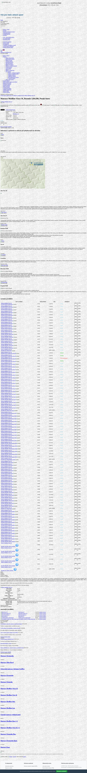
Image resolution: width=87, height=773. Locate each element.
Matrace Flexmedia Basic (9, 741)
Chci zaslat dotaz (4, 621)
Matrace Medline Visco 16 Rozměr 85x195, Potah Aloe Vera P (8, 377)
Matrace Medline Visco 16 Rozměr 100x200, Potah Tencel (7, 492)
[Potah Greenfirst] (3, 254)
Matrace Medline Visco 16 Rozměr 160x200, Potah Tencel (7, 500)
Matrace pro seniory (10, 64)
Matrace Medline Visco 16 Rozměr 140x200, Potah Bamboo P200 (9, 448)
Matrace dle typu (10, 95)
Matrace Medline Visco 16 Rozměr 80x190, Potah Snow (7, 323)
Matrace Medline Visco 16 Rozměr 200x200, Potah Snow (7, 347)
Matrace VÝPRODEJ (10, 70)
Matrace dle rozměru (10, 57)
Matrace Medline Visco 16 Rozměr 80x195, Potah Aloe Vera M (8, 355)
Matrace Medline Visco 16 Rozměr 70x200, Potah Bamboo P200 (8, 440)
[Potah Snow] (2, 134)
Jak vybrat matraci (6, 38)
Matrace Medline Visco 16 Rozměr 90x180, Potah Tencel (7, 473)
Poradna (4, 30)
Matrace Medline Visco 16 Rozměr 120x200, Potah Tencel (7, 494)
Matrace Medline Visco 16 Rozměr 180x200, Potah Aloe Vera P (8, 404)
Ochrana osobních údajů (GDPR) (30, 766)
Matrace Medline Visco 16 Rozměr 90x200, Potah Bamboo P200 (8, 413)
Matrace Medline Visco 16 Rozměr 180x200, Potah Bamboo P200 (9, 454)
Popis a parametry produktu (6, 126)
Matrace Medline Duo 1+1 (9, 721)
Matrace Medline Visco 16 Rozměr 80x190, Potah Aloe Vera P (8, 383)
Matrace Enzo (5, 747)
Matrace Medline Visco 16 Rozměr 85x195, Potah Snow (7, 317)
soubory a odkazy (4, 575)
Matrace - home (6, 29)
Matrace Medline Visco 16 (29, 95)
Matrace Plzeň (6, 91)
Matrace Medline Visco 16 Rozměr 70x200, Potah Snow (7, 331)
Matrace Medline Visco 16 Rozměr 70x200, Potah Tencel (7, 489)
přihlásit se (3, 52)
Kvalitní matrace (6, 80)
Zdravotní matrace (9, 63)
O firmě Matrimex (6, 34)
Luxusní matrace (9, 67)
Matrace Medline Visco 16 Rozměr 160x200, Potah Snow (7, 342)
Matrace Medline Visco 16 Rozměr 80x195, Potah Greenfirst (8, 527)
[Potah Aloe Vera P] (3, 212)
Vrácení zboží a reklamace (8, 46)
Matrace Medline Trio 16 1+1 (10, 728)
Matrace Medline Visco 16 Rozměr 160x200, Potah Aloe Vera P (8, 402)
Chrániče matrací (6, 87)
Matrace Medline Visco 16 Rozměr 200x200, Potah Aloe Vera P (8, 407)
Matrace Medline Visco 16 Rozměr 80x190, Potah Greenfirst (8, 530)
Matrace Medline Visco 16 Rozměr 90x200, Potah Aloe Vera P (8, 363)
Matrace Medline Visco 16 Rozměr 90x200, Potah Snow (7, 304)
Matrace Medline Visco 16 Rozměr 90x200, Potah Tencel (7, 462)
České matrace (3, 95)
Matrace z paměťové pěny (13, 73)
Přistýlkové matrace (7, 84)
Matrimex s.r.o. (16, 113)
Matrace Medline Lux (8, 708)
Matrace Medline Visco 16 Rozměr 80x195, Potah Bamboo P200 (8, 429)
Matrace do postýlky (7, 83)
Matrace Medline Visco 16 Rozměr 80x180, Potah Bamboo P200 (8, 434)
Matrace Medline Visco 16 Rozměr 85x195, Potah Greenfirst (8, 524)
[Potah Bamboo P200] (4, 224)
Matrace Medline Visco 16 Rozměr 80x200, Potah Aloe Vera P (8, 366)
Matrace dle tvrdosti (10, 79)
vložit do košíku (4, 123)
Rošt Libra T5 (21, 616)
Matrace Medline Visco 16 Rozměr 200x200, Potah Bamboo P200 (9, 456)
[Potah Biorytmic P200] (4, 265)
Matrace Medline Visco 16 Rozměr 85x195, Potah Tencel (7, 475)
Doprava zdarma (6, 92)
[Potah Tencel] (2, 240)
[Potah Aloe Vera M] (2, 158)
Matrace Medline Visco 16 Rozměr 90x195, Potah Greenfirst (8, 516)
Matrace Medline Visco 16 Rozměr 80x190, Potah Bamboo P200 (8, 432)
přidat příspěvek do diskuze (6, 606)
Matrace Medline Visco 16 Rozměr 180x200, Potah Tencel (7, 503)
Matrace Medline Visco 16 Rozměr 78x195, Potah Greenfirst (8, 535)
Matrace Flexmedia (7, 675)
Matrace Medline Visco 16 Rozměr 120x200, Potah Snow (7, 336)
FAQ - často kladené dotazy (8, 37)
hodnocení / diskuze (5, 576)
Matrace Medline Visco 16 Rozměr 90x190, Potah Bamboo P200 (8, 421)
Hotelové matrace (6, 85)
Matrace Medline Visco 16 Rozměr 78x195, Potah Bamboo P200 (8, 437)
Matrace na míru (9, 60)
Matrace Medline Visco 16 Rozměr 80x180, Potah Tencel (7, 484)
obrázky (2, 573)
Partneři (14, 756)
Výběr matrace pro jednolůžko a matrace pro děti (10, 628)
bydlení (24, 756)
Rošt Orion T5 (21, 612)
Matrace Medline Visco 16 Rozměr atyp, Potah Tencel (6, 508)
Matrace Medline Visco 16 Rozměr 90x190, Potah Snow (7, 312)
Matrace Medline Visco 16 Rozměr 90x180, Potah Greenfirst (8, 522)
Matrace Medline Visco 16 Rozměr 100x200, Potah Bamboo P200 (9, 443)
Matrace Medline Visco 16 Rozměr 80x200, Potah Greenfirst (8, 514)
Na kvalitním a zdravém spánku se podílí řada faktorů (11, 623)
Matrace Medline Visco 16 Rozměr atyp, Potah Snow (6, 350)
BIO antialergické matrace (13, 77)
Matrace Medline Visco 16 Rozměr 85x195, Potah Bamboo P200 (8, 426)
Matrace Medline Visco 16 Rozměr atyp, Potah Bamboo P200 (8, 459)
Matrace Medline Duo (8, 701)
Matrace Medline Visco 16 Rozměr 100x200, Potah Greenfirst (8, 541)
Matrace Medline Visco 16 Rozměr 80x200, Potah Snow (7, 306)
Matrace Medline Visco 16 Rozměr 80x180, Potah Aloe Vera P (8, 385)
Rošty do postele (6, 86)
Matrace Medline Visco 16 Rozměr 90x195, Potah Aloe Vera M (8, 353)
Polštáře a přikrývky (7, 89)
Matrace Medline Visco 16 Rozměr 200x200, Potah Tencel (7, 505)
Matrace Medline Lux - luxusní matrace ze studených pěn (12, 647)
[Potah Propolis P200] (4, 282)
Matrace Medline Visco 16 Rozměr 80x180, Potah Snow (7, 325)
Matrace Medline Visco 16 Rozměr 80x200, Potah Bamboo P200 (8, 415)
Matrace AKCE (6, 55)
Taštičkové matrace (12, 76)
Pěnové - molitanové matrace (14, 72)
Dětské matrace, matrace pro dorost (10, 81)
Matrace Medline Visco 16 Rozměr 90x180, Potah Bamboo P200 (8, 424)
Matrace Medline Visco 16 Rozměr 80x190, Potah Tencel (7, 481)
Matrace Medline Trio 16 (9, 695)
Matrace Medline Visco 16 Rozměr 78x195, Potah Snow (7, 328)
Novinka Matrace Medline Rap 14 (7, 639)
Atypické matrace (9, 61)
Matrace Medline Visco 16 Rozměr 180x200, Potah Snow (7, 345)
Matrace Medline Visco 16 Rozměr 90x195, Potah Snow (7, 309)
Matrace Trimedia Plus (8, 734)
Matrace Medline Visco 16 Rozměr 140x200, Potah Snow (7, 339)
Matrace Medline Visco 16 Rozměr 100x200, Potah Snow (7, 334)
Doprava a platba (8, 767)
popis (2, 571)
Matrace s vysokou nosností (11, 65)
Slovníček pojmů (6, 39)
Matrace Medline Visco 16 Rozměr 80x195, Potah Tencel (7, 478)
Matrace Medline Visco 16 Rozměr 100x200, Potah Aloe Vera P (8, 393)
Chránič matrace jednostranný (24, 617)
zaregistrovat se (8, 52)
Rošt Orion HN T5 (22, 614)
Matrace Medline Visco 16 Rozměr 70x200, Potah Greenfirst (8, 538)
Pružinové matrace (12, 75)
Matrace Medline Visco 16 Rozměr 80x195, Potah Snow (7, 320)
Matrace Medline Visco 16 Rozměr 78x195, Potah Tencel (7, 486)
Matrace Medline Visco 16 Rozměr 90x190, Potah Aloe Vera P (8, 372)
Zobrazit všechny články (5, 636)
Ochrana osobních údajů (8, 47)
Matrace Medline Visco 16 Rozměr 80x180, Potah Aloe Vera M (8, 358)
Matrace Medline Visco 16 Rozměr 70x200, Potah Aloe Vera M (8, 361)
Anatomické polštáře (7, 88)
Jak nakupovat (6, 44)
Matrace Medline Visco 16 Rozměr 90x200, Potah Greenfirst (8, 511)
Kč (1, 51)
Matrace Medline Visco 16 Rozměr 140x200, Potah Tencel (7, 497)
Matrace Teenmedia (7, 656)
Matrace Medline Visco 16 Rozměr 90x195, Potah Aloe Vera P (8, 369)
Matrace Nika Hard (7, 662)
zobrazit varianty (42, 612)
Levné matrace (9, 68)
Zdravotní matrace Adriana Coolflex (13, 669)
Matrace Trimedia (7, 682)
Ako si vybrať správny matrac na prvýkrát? (9, 632)
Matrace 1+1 (8, 69)
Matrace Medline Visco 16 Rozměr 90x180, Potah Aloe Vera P (8, 374)
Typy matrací (8, 71)
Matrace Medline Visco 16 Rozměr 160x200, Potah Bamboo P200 (9, 451)
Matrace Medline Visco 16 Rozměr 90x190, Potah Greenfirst (8, 519)
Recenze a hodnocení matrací (9, 31)
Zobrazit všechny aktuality (6, 652)
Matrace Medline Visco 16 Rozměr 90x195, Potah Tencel (7, 467)
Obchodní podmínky (7, 41)
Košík (2, 20)
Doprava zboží (6, 42)
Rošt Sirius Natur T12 (22, 613)
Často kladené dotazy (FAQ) (48, 767)
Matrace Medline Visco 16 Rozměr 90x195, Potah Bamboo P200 (8, 418)
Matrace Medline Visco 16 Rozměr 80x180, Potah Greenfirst (8, 533)
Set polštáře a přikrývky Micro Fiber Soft (26, 619)
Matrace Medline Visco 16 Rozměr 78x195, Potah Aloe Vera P (8, 388)
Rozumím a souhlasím (61, 771)
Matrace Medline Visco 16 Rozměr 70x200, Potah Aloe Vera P (8, 391)
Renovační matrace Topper (6, 643)
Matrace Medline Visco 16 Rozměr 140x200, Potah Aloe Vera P (8, 399)
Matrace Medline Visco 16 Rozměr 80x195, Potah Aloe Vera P (8, 380)
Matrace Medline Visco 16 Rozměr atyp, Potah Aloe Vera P (7, 410)
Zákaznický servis (6, 32)
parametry (3, 574)
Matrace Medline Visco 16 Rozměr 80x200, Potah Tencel (7, 464)
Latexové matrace (11, 78)
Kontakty (5, 35)
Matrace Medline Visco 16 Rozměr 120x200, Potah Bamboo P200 (9, 445)
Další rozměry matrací (10, 59)
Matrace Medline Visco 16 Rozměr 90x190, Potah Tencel (7, 470)
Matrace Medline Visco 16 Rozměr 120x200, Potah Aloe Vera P (8, 396)
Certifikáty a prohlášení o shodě (9, 45)
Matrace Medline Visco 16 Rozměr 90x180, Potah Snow (7, 315)
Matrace (4, 56)
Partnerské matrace (9, 62)
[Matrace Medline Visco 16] (6, 101)
